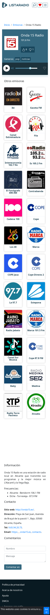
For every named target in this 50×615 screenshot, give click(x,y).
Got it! (46, 610)
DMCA (5, 601)
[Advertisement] (25, 16)
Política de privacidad (13, 584)
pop (17, 59)
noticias (26, 59)
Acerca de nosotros (12, 590)
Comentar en (13, 567)
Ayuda (5, 595)
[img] (45, 5)
